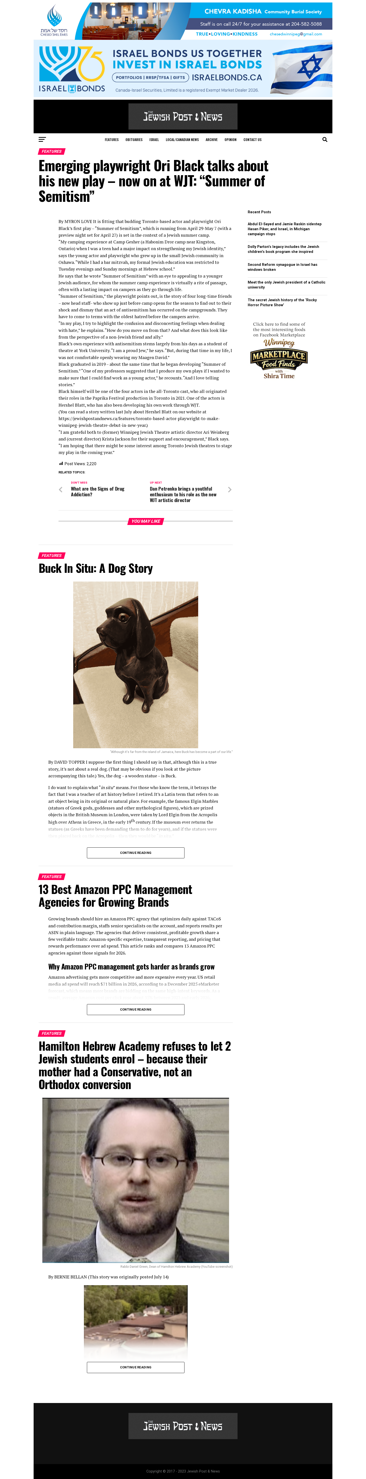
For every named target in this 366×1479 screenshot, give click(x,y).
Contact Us (252, 139)
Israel (154, 139)
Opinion (231, 139)
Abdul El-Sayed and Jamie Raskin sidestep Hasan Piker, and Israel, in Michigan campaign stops (285, 229)
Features (112, 139)
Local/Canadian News (182, 139)
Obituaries (133, 139)
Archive (212, 139)
